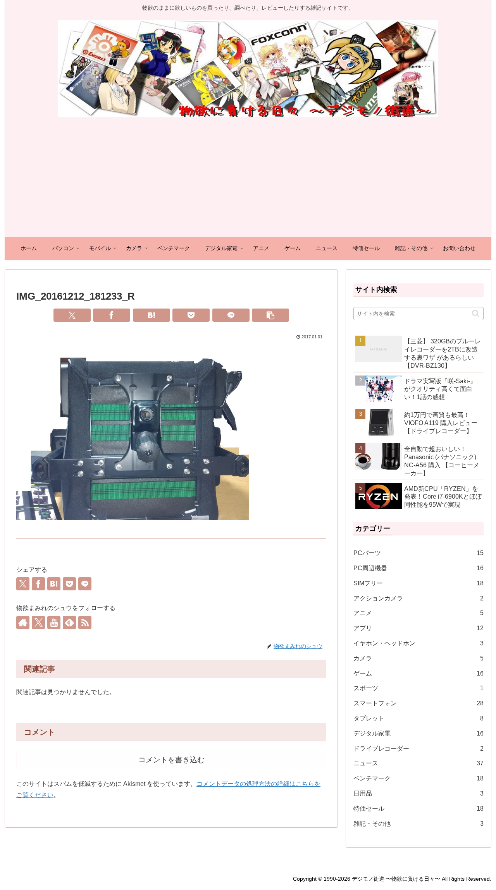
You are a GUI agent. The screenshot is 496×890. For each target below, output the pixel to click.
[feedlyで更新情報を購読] (69, 622)
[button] (270, 315)
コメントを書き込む (171, 760)
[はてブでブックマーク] (151, 315)
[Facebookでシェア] (111, 315)
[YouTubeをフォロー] (53, 622)
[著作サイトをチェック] (22, 622)
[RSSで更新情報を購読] (84, 622)
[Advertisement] (248, 179)
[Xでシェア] (72, 315)
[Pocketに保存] (191, 315)
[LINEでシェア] (231, 315)
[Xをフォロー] (38, 622)
